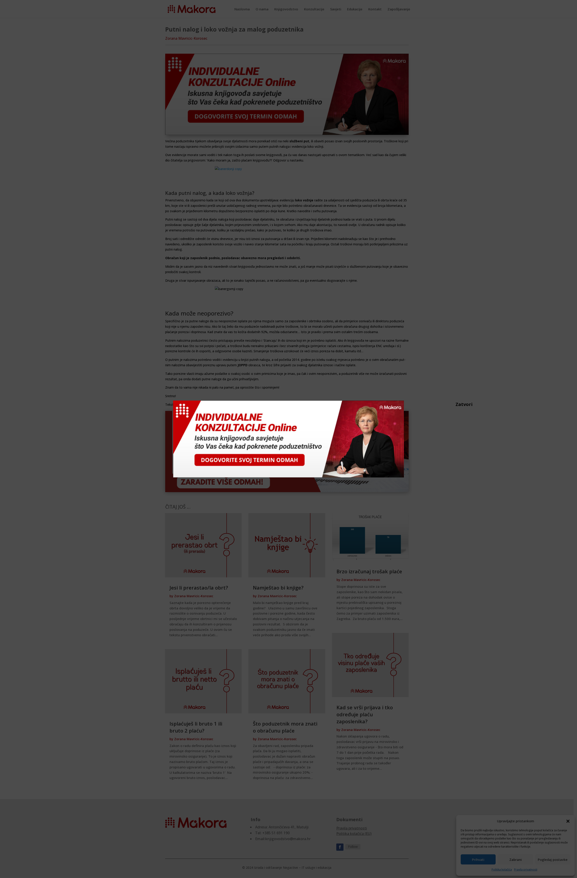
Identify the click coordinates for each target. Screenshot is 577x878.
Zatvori (458, 404)
